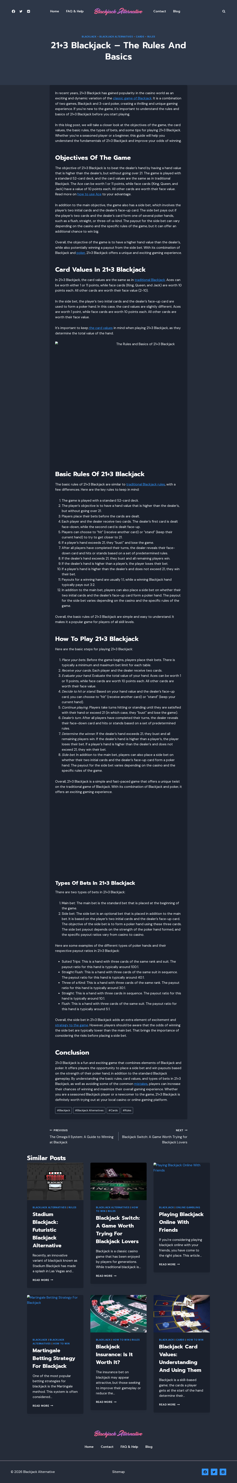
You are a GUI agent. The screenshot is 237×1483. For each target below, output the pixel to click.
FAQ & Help (75, 11)
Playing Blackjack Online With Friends (181, 1222)
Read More (43, 1280)
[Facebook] (13, 11)
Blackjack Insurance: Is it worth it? (114, 1354)
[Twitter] (21, 11)
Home (54, 11)
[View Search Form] (224, 11)
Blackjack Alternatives (116, 36)
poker (81, 253)
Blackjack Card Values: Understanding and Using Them (180, 1358)
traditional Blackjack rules (145, 484)
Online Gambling (188, 1207)
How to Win (61, 1343)
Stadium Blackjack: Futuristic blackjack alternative (47, 1230)
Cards (140, 36)
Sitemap (118, 1472)
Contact (159, 11)
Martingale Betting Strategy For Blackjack (54, 1358)
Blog (176, 11)
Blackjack (89, 36)
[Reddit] (28, 11)
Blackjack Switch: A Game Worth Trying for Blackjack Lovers (154, 1136)
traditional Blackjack (150, 280)
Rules (151, 36)
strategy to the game (71, 1025)
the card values (100, 328)
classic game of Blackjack (132, 98)
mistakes (141, 1084)
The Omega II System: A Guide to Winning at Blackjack (81, 1136)
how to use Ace (89, 194)
